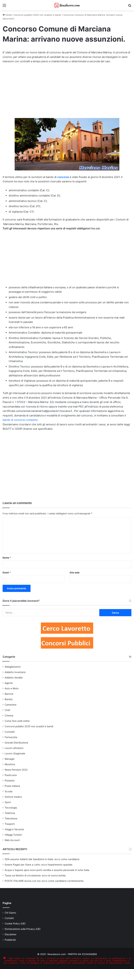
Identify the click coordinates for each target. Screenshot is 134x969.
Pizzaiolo (9, 780)
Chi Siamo (10, 912)
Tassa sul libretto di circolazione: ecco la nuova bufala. (35, 875)
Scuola (8, 791)
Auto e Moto (11, 688)
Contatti (9, 918)
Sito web (74, 572)
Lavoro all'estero (14, 748)
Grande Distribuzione (16, 742)
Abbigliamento (13, 666)
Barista (9, 699)
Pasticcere (11, 775)
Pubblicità (10, 939)
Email (7, 572)
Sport (8, 802)
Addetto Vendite (14, 677)
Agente (9, 683)
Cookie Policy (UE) (15, 923)
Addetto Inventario (15, 672)
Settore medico (13, 796)
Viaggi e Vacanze (14, 829)
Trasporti (10, 824)
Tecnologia (11, 807)
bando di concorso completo (20, 419)
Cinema (9, 715)
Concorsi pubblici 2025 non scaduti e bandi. (38, 14)
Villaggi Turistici (13, 834)
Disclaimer (10, 934)
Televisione (11, 818)
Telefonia (10, 813)
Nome (7, 557)
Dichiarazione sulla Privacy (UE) (22, 929)
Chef (7, 710)
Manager (10, 758)
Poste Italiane (12, 786)
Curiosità (10, 731)
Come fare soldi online (17, 721)
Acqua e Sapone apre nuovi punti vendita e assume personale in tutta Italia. (47, 870)
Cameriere (10, 704)
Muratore (10, 764)
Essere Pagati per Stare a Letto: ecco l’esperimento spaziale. (39, 864)
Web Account (12, 840)
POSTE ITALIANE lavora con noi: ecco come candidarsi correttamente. (44, 880)
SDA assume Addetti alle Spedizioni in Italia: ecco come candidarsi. (42, 859)
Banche (9, 693)
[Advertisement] (67, 92)
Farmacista (11, 737)
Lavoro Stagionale (15, 753)
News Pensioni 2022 (16, 769)
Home (8, 14)
